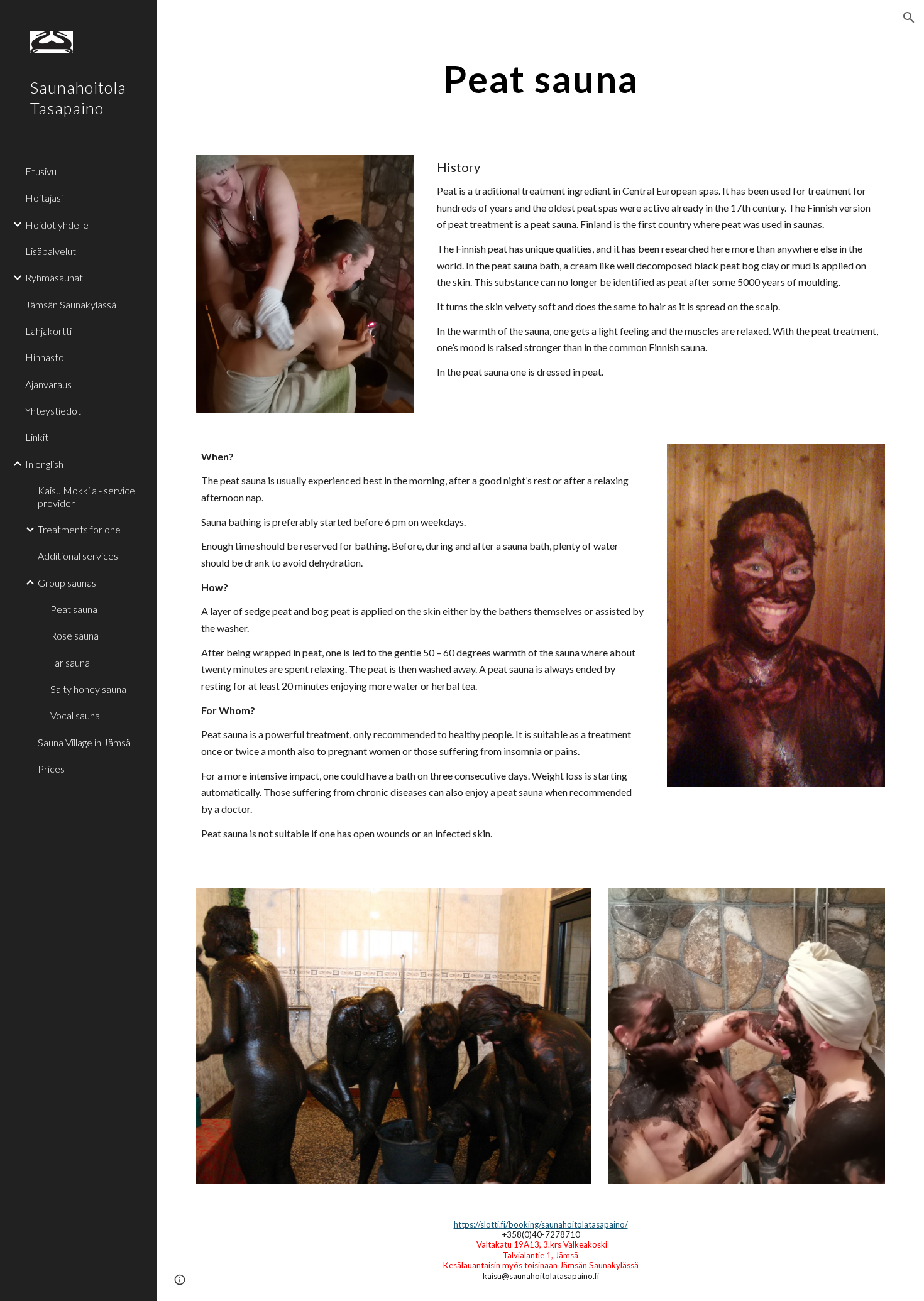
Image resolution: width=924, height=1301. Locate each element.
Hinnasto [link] (44, 357)
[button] (909, 18)
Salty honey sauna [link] (88, 689)
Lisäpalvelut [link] (50, 251)
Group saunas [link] (67, 583)
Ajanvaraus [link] (48, 384)
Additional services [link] (78, 556)
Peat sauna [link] (73, 609)
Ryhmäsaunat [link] (54, 277)
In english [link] (44, 464)
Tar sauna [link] (70, 662)
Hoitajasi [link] (44, 198)
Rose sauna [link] (74, 635)
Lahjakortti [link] (48, 331)
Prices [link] (51, 769)
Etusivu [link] (41, 171)
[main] (540, 78)
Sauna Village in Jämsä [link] (84, 742)
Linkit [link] (36, 437)
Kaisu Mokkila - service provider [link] (86, 496)
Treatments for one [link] (79, 529)
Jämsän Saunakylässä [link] (70, 304)
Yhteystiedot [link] (53, 410)
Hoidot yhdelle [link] (57, 225)
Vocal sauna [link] (75, 715)
